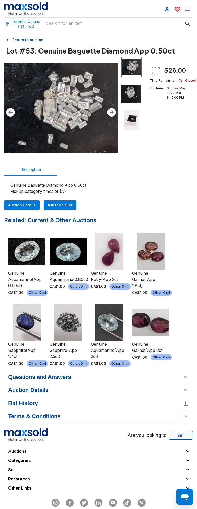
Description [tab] (31, 169)
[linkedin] (98, 503)
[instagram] (55, 503)
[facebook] (70, 503)
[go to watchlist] (177, 9)
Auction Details (21, 205)
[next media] (111, 112)
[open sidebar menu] (188, 9)
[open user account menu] (167, 9)
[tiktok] (127, 503)
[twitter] (84, 503)
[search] (187, 24)
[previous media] (10, 112)
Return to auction (27, 40)
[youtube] (113, 503)
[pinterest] (141, 503)
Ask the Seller (60, 205)
